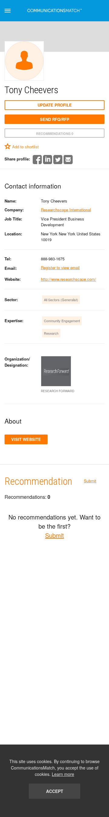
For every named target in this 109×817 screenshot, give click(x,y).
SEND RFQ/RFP (54, 119)
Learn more (63, 774)
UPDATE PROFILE (55, 105)
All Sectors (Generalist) (61, 299)
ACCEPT (54, 791)
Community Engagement (62, 320)
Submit (90, 481)
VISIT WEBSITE (26, 439)
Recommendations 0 (54, 133)
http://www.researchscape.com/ (68, 279)
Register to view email (60, 267)
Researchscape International (66, 210)
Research (51, 333)
